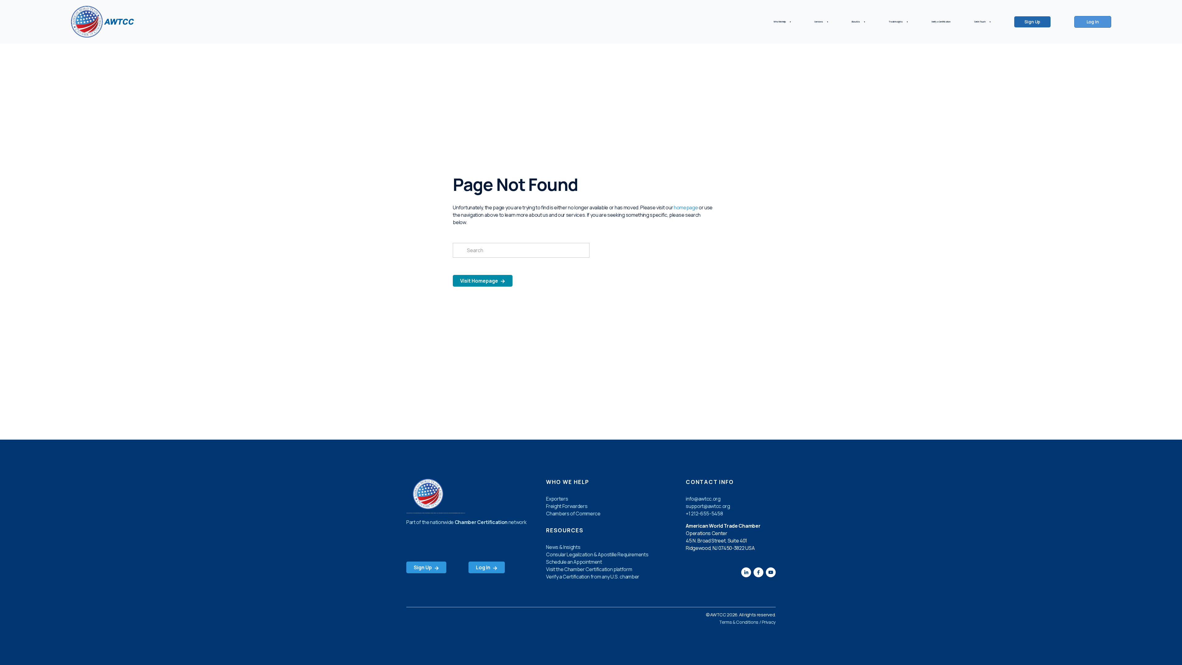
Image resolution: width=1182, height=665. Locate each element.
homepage (686, 207)
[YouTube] (771, 572)
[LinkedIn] (746, 572)
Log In (1093, 22)
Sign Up (1032, 22)
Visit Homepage (479, 280)
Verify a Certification (941, 21)
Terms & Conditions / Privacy (747, 622)
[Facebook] (758, 572)
